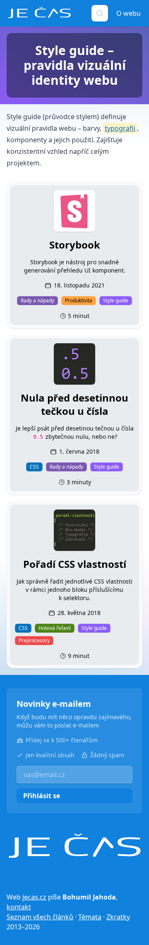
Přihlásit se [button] (41, 795)
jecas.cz (34, 897)
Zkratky (118, 916)
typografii (120, 128)
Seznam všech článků (40, 916)
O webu (128, 13)
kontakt (19, 907)
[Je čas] (74, 846)
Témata (89, 916)
